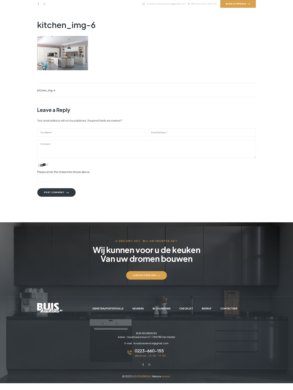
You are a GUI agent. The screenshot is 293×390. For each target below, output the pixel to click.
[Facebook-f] (38, 4)
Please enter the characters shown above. (63, 172)
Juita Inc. (166, 376)
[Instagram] (44, 4)
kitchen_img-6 (46, 90)
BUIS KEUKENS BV (141, 376)
